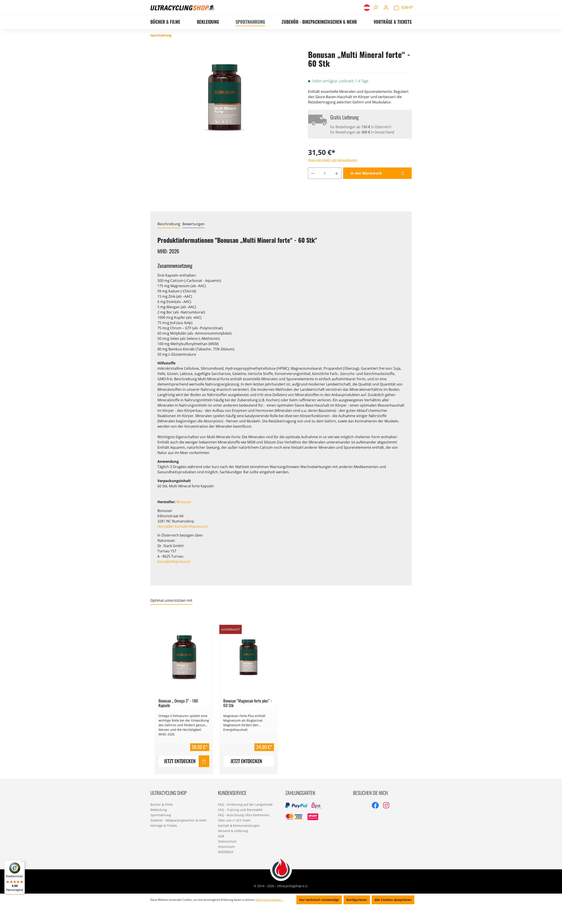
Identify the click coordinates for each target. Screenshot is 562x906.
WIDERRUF (225, 852)
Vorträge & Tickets (163, 825)
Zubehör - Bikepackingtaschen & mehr (178, 820)
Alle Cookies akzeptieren (393, 900)
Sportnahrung (160, 815)
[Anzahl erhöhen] (336, 173)
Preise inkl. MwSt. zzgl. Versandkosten (332, 160)
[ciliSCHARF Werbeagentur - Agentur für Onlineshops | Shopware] (281, 869)
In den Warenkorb (366, 173)
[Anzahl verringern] (312, 173)
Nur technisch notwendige (319, 900)
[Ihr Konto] (386, 7)
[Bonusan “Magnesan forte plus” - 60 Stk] (248, 657)
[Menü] (22, 862)
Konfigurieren (356, 900)
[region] (281, 693)
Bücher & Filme (161, 804)
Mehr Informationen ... (269, 900)
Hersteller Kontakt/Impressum (182, 526)
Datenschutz (227, 841)
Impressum (226, 847)
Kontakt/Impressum (174, 561)
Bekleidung (158, 810)
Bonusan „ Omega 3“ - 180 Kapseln (178, 702)
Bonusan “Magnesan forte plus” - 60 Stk (247, 702)
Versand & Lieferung (233, 831)
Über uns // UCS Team (234, 820)
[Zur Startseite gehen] (182, 8)
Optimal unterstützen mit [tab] (171, 600)
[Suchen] (375, 7)
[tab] (168, 224)
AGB (221, 836)
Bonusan (184, 501)
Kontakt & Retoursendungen (239, 825)
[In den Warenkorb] (204, 761)
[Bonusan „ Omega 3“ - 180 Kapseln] (184, 657)
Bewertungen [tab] (193, 224)
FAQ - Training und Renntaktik (240, 810)
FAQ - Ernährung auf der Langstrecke (245, 804)
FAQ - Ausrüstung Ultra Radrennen (243, 815)
